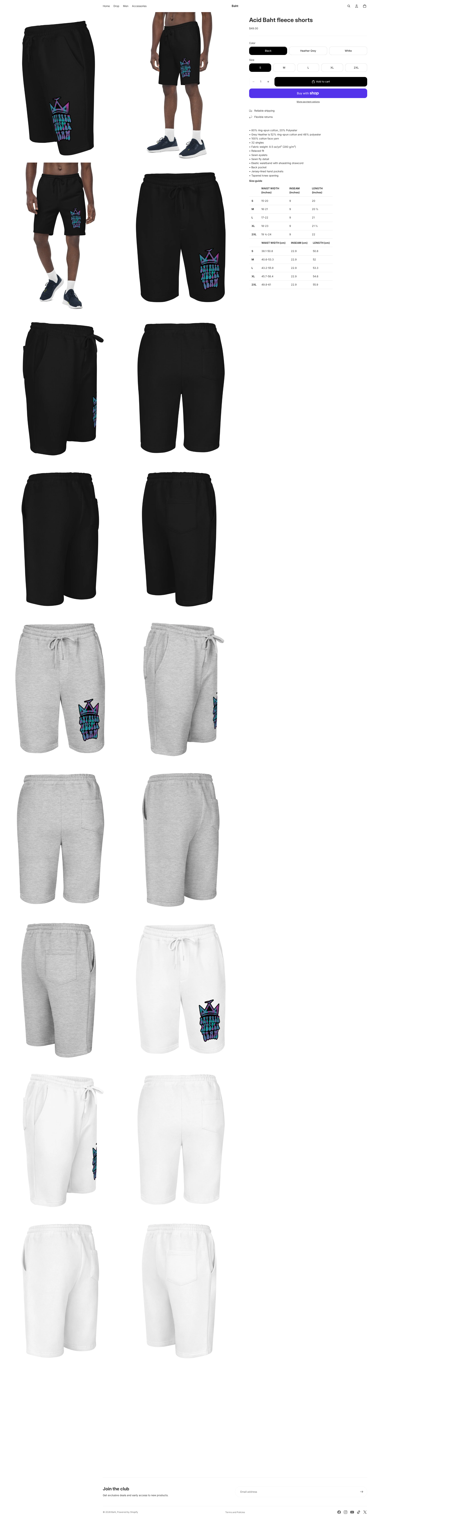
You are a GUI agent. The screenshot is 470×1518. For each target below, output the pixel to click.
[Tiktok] (358, 1512)
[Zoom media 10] (181, 688)
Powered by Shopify (127, 1512)
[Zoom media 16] (181, 1139)
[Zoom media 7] (60, 538)
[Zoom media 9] (60, 688)
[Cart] (365, 6)
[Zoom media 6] (181, 387)
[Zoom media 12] (181, 838)
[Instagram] (345, 1512)
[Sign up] (362, 1492)
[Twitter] (365, 1512)
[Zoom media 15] (60, 1139)
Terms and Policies (235, 1512)
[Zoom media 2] (181, 87)
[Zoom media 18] (181, 1289)
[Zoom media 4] (181, 237)
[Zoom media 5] (60, 387)
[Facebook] (339, 1512)
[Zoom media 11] (60, 838)
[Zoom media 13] (60, 989)
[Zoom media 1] (60, 87)
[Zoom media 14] (181, 989)
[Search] (349, 6)
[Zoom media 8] (181, 538)
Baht (113, 1512)
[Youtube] (352, 1512)
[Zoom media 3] (60, 237)
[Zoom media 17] (60, 1289)
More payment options (308, 102)
